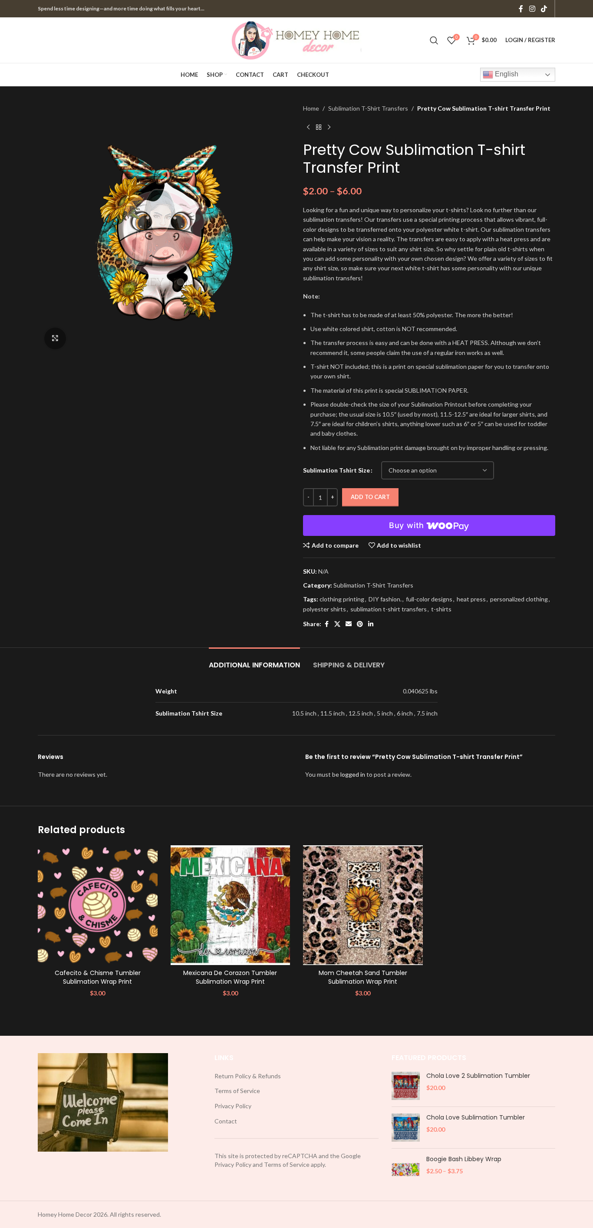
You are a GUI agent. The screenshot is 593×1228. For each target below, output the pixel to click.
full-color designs (429, 599)
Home (311, 108)
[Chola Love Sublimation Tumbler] (406, 1127)
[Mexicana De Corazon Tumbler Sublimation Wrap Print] (230, 905)
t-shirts (441, 609)
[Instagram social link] (532, 8)
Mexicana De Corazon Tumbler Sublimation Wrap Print (230, 977)
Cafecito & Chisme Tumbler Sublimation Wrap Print (98, 977)
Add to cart (370, 496)
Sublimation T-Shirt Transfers (368, 108)
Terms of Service (237, 1090)
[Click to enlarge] (55, 338)
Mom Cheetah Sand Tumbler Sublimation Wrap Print (363, 977)
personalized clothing (519, 599)
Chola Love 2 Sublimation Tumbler (478, 1076)
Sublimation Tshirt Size (336, 470)
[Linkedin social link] (371, 624)
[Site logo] (296, 39)
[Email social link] (348, 624)
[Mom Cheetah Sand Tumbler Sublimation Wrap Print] (363, 905)
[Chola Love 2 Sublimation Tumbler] (406, 1086)
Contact (225, 1121)
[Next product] (329, 127)
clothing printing (342, 599)
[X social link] (337, 624)
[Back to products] (318, 127)
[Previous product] (308, 127)
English (505, 74)
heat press (471, 599)
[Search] (434, 40)
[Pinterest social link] (360, 624)
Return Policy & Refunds (247, 1076)
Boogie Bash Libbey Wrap (463, 1159)
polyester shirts (324, 609)
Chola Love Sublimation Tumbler (475, 1117)
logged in (352, 774)
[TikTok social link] (544, 8)
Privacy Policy (232, 1106)
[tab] (254, 660)
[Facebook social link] (521, 8)
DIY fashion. (385, 599)
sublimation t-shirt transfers (388, 609)
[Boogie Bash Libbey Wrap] (406, 1169)
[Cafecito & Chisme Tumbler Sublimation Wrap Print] (98, 905)
